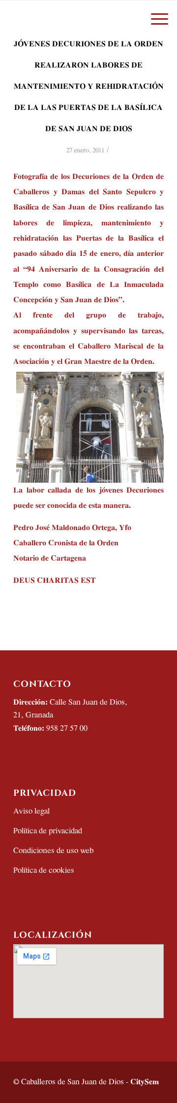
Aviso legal (31, 811)
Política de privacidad (47, 831)
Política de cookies (43, 870)
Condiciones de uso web (53, 850)
